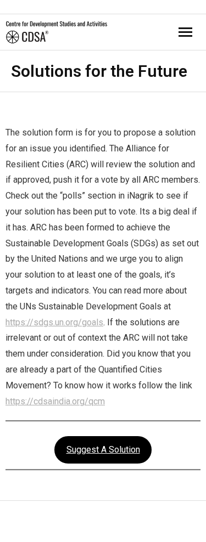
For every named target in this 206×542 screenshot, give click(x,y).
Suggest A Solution (103, 449)
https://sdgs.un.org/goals (54, 322)
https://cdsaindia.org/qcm (55, 401)
